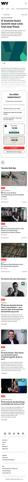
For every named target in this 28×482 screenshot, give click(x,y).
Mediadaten (5, 446)
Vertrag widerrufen (6, 473)
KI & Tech (4, 259)
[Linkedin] (5, 433)
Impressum (4, 440)
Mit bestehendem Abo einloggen (14, 101)
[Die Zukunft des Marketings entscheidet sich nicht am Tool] (14, 386)
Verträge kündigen (6, 470)
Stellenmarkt (5, 448)
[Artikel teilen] (2, 162)
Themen (7, 8)
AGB (3, 466)
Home (2, 8)
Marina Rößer (7, 14)
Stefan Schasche (4, 202)
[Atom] (23, 433)
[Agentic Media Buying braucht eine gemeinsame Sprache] (14, 250)
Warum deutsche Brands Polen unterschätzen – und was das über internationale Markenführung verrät (12, 307)
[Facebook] (14, 433)
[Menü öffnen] (26, 3)
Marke (13, 8)
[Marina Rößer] (2, 15)
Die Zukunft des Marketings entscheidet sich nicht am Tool (13, 402)
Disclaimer (4, 455)
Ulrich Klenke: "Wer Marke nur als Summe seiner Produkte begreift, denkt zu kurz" (12, 355)
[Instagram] (9, 433)
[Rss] (18, 433)
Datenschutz (5, 457)
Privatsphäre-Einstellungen (8, 459)
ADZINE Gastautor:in (5, 271)
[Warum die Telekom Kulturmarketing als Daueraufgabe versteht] (14, 178)
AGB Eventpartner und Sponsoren (10, 468)
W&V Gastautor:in (5, 237)
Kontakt (4, 442)
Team (3, 444)
